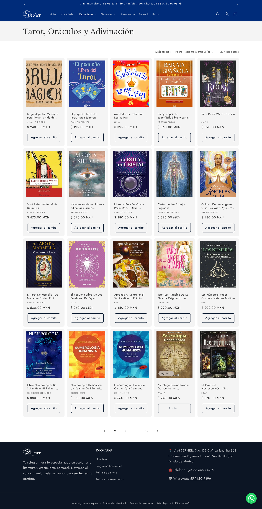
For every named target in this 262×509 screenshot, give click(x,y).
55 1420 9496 (200, 478)
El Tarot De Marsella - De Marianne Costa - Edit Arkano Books (42, 297)
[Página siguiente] (157, 431)
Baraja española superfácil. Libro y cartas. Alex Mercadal (174, 116)
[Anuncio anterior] (24, 3)
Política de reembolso (109, 479)
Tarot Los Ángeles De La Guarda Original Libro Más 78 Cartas (173, 297)
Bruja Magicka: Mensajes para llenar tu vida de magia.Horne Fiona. (42, 116)
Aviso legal (162, 503)
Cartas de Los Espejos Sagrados (172, 206)
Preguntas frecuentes (109, 466)
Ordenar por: (163, 52)
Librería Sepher (90, 503)
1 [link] (104, 431)
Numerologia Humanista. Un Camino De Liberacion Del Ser (87, 387)
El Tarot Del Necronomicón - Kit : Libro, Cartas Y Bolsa (214, 387)
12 (146, 431)
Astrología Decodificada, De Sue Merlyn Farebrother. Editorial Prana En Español (173, 387)
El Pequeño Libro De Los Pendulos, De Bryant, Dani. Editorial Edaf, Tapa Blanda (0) (87, 297)
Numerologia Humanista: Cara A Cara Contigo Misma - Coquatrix (130, 387)
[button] (87, 14)
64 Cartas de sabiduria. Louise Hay (129, 116)
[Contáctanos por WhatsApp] (251, 498)
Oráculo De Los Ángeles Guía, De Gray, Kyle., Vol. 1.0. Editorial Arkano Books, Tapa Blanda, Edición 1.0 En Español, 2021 (218, 206)
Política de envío (181, 503)
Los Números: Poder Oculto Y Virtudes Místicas (218, 296)
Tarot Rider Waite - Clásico (218, 114)
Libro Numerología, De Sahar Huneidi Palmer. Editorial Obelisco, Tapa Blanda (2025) (42, 387)
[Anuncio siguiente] (238, 3)
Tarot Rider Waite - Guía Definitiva (42, 206)
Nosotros (101, 459)
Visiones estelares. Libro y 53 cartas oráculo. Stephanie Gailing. (87, 206)
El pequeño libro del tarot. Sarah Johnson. (84, 116)
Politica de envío (106, 473)
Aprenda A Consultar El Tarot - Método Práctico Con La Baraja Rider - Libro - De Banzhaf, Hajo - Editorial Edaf (130, 297)
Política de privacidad (114, 503)
